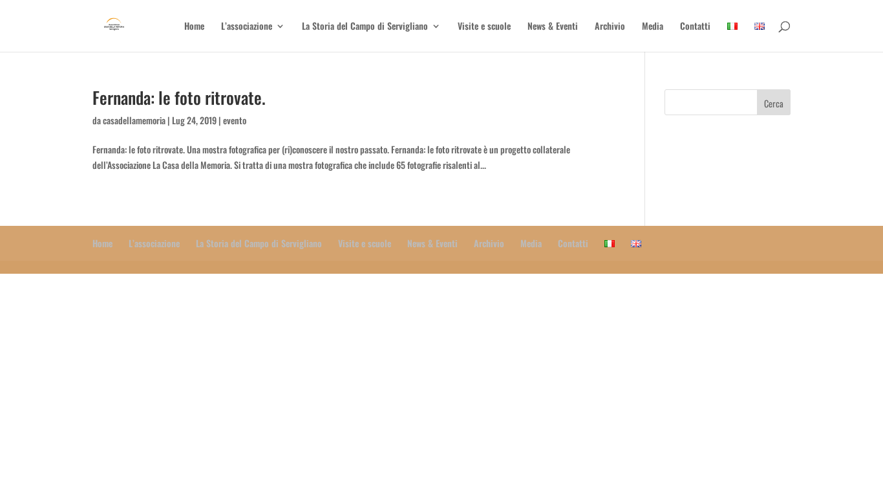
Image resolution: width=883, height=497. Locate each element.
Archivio (610, 26)
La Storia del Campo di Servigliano (365, 26)
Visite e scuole (484, 26)
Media (652, 26)
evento (234, 120)
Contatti (695, 26)
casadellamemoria (134, 120)
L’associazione (246, 26)
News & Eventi (552, 26)
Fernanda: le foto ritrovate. (179, 97)
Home (194, 26)
